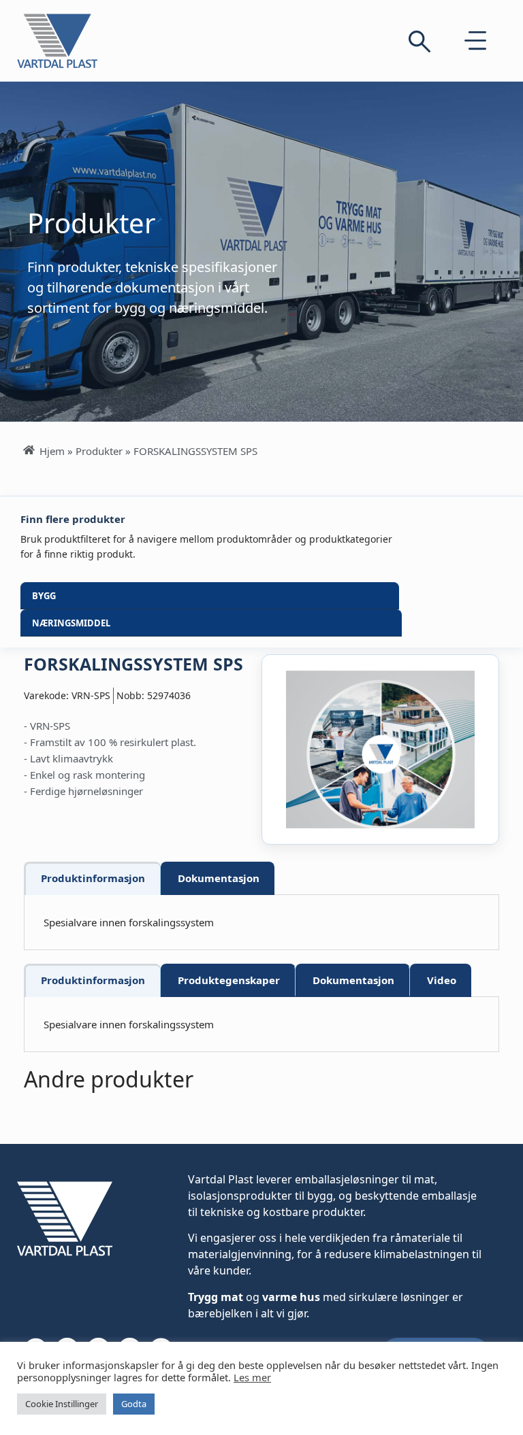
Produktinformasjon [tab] (93, 878)
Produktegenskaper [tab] (229, 980)
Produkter (99, 451)
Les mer (252, 1377)
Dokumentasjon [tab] (218, 878)
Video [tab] (441, 980)
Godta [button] (133, 1404)
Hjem (52, 451)
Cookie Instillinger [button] (61, 1404)
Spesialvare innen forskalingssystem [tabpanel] (129, 922)
